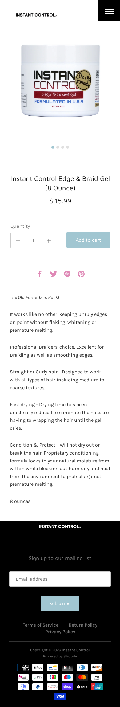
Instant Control (76, 650)
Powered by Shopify (60, 656)
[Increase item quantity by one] (49, 240)
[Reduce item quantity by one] (17, 240)
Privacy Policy (60, 631)
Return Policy (83, 625)
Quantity (20, 226)
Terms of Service (40, 625)
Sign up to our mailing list (60, 558)
